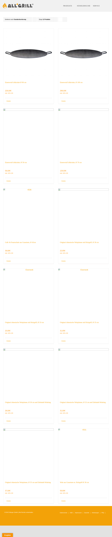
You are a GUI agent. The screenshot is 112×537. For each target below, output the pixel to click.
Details (9, 101)
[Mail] (107, 522)
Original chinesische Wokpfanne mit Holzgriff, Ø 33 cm (24, 322)
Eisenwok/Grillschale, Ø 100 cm (71, 82)
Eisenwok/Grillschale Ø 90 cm (15, 82)
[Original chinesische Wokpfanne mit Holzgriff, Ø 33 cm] (28, 293)
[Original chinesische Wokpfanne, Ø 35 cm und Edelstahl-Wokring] (28, 453)
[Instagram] (96, 522)
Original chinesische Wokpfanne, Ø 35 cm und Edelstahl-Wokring (28, 482)
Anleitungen (95, 513)
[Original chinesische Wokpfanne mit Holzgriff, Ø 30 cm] (83, 213)
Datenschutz (63, 513)
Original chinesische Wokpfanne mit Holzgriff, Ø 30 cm (79, 242)
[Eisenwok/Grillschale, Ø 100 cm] (83, 53)
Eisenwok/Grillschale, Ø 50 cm (16, 162)
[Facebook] (100, 522)
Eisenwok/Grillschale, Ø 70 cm (71, 162)
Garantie (86, 513)
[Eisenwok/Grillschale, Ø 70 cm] (83, 133)
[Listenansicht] (65, 19)
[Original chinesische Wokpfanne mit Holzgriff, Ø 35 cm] (83, 293)
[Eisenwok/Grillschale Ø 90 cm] (28, 53)
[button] (105, 6)
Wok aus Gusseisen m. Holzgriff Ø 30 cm (74, 482)
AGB (71, 513)
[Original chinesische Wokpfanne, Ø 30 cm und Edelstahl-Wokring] (28, 373)
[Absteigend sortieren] (34, 19)
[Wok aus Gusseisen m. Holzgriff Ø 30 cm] (83, 453)
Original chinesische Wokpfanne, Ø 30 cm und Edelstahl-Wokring (28, 402)
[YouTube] (103, 522)
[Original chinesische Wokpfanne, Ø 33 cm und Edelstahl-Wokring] (83, 373)
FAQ (103, 513)
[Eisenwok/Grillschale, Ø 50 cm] (28, 133)
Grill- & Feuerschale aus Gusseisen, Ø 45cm (20, 242)
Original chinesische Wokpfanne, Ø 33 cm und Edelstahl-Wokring (83, 402)
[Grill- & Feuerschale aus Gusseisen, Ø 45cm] (28, 213)
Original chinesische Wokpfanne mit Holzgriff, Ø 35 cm (79, 322)
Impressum (78, 513)
